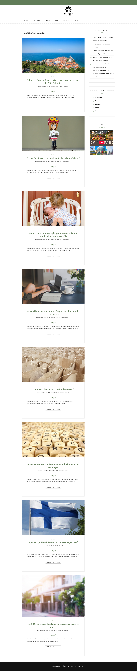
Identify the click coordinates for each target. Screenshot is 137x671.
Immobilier (66, 20)
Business (47, 20)
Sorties (75, 20)
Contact (73, 666)
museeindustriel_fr (43, 86)
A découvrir (36, 20)
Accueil (26, 20)
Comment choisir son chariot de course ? (53, 389)
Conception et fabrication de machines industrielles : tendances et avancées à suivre (103, 73)
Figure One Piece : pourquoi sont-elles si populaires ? (53, 158)
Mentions (81, 666)
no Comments (64, 86)
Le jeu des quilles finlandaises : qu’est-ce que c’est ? (53, 542)
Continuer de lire (53, 103)
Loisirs (56, 20)
